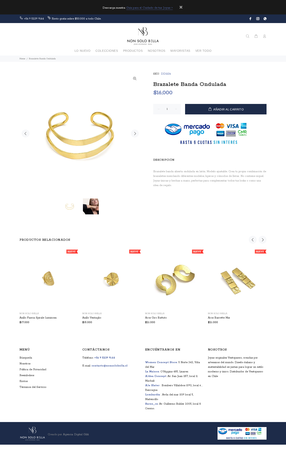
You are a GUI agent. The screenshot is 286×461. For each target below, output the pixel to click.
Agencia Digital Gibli (75, 434)
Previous (26, 133)
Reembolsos (26, 375)
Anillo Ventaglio (91, 317)
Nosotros (24, 363)
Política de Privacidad (32, 369)
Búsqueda (25, 357)
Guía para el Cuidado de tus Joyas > (149, 8)
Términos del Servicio (32, 387)
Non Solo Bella (29, 313)
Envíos (23, 381)
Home (22, 58)
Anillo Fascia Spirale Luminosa (38, 317)
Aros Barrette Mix (219, 317)
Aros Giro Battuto (156, 317)
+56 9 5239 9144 (34, 18)
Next (135, 133)
